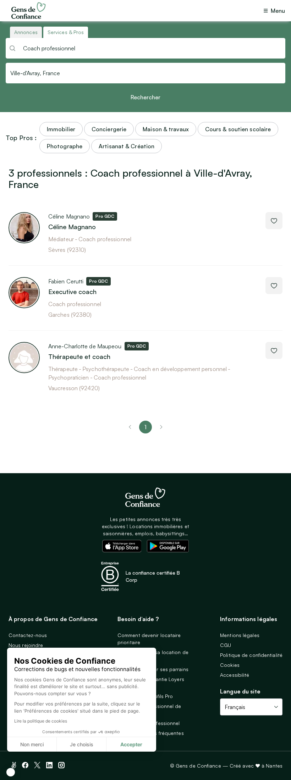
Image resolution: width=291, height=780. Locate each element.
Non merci (32, 744)
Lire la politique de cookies (40, 721)
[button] (10, 772)
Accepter (131, 744)
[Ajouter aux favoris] (273, 220)
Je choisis (81, 744)
